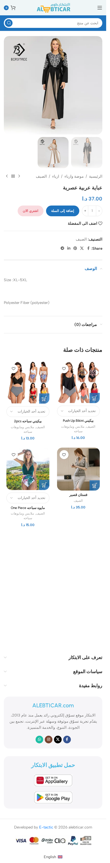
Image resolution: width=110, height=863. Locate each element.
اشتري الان (30, 211)
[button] (95, 485)
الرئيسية (95, 176)
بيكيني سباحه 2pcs (28, 421)
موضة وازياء (74, 176)
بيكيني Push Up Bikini (78, 420)
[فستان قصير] (78, 469)
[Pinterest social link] (75, 248)
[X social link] (82, 248)
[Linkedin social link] (69, 248)
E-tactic (46, 827)
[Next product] (7, 176)
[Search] (9, 23)
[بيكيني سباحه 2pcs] (27, 383)
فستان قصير (78, 495)
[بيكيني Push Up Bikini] (78, 382)
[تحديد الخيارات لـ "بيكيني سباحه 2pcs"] (44, 398)
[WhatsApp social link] (39, 739)
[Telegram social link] (62, 248)
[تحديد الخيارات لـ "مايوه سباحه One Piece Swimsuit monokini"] (44, 485)
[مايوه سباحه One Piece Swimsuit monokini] (27, 469)
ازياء (55, 176)
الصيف (41, 176)
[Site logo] (53, 7)
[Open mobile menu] (100, 8)
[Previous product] (19, 176)
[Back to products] (13, 176)
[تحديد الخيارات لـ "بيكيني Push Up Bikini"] (95, 398)
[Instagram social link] (48, 739)
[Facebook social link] (88, 248)
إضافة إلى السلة (62, 211)
